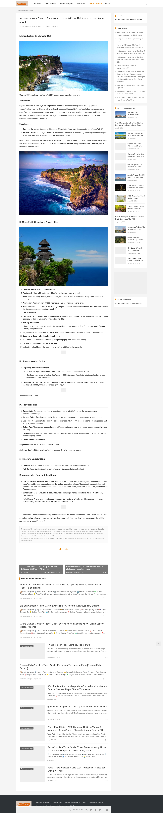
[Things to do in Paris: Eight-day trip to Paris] (32, 651)
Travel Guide (81, 3)
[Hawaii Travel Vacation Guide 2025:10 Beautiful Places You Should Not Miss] (32, 774)
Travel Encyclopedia (66, 3)
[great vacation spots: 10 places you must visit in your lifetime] (32, 713)
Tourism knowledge (95, 3)
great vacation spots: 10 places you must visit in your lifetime (77, 706)
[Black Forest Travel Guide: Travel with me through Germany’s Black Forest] (120, 258)
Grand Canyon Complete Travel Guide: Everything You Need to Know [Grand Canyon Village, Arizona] (62, 625)
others (107, 3)
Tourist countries (50, 3)
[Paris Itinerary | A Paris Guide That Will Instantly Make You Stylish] (120, 185)
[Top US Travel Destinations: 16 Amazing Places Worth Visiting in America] (120, 113)
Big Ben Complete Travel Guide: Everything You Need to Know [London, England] (60, 605)
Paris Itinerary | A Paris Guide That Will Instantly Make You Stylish (136, 187)
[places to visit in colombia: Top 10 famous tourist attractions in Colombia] (120, 238)
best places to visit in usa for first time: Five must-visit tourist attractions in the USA (130, 59)
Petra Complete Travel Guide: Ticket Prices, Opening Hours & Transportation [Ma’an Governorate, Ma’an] (76, 749)
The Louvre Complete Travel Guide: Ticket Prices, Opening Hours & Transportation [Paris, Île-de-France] (60, 586)
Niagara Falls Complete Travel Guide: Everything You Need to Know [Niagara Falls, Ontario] (60, 667)
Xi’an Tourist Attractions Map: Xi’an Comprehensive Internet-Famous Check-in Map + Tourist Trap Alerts (77, 688)
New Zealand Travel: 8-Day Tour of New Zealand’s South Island (136, 250)
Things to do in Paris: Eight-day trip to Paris (68, 644)
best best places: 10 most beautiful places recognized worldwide (135, 166)
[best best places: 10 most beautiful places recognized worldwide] (120, 165)
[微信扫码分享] (87, 809)
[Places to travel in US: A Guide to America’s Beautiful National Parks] (120, 206)
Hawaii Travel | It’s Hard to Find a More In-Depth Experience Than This (130, 218)
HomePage (37, 3)
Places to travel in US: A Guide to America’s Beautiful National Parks (136, 208)
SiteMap (73, 806)
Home (18, 10)
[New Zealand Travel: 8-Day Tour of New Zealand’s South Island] (120, 248)
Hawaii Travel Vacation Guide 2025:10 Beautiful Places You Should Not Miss (76, 769)
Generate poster (77, 810)
